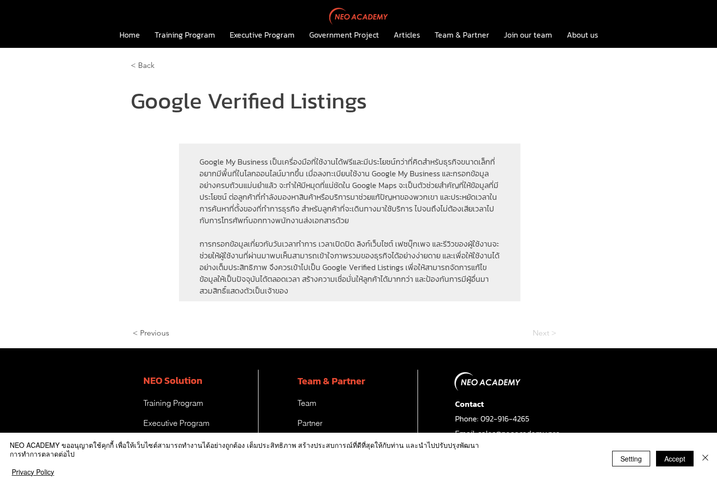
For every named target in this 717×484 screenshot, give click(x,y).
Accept (674, 458)
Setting (631, 458)
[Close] (705, 458)
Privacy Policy (33, 472)
